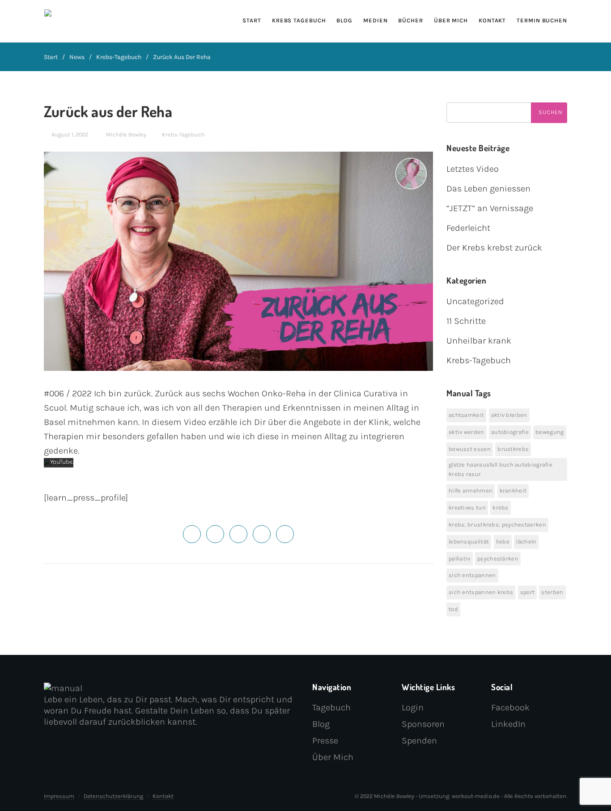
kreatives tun (467, 507)
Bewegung (549, 432)
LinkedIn (508, 724)
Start (251, 20)
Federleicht (468, 228)
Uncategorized (475, 301)
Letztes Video (472, 169)
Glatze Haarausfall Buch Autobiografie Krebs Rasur (500, 469)
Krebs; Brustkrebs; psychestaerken (497, 524)
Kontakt (492, 20)
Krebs (500, 507)
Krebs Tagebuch (299, 20)
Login (413, 707)
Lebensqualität (469, 541)
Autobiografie (510, 432)
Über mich (451, 20)
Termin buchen (542, 20)
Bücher (410, 20)
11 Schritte (466, 321)
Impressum (59, 796)
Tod (453, 609)
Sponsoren (423, 724)
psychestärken (497, 558)
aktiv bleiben (509, 415)
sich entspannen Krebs (481, 592)
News (77, 57)
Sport (527, 592)
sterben (552, 592)
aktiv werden (466, 432)
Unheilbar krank (478, 340)
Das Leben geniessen (488, 188)
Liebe (503, 541)
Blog (344, 20)
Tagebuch (331, 707)
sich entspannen (472, 575)
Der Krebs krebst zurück (494, 247)
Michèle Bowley (126, 134)
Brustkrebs (513, 449)
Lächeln (526, 541)
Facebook (510, 707)
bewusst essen (470, 449)
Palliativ (460, 558)
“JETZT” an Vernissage (489, 208)
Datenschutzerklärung (113, 796)
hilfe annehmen (470, 490)
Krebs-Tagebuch (118, 57)
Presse (325, 740)
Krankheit (513, 490)
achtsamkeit (466, 415)
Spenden (419, 740)
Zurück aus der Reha (182, 57)
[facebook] (215, 533)
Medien (375, 20)
